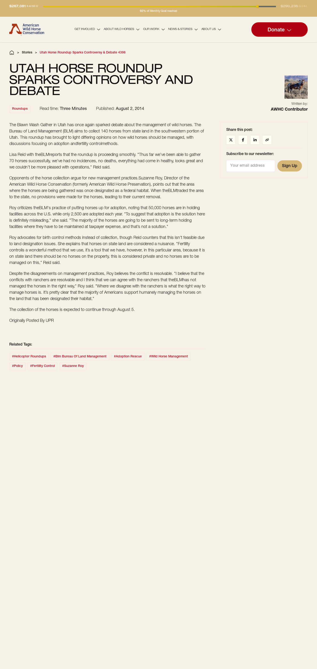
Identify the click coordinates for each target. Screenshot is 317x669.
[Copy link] (267, 140)
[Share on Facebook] (243, 140)
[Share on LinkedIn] (255, 140)
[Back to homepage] (26, 29)
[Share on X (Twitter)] (231, 140)
